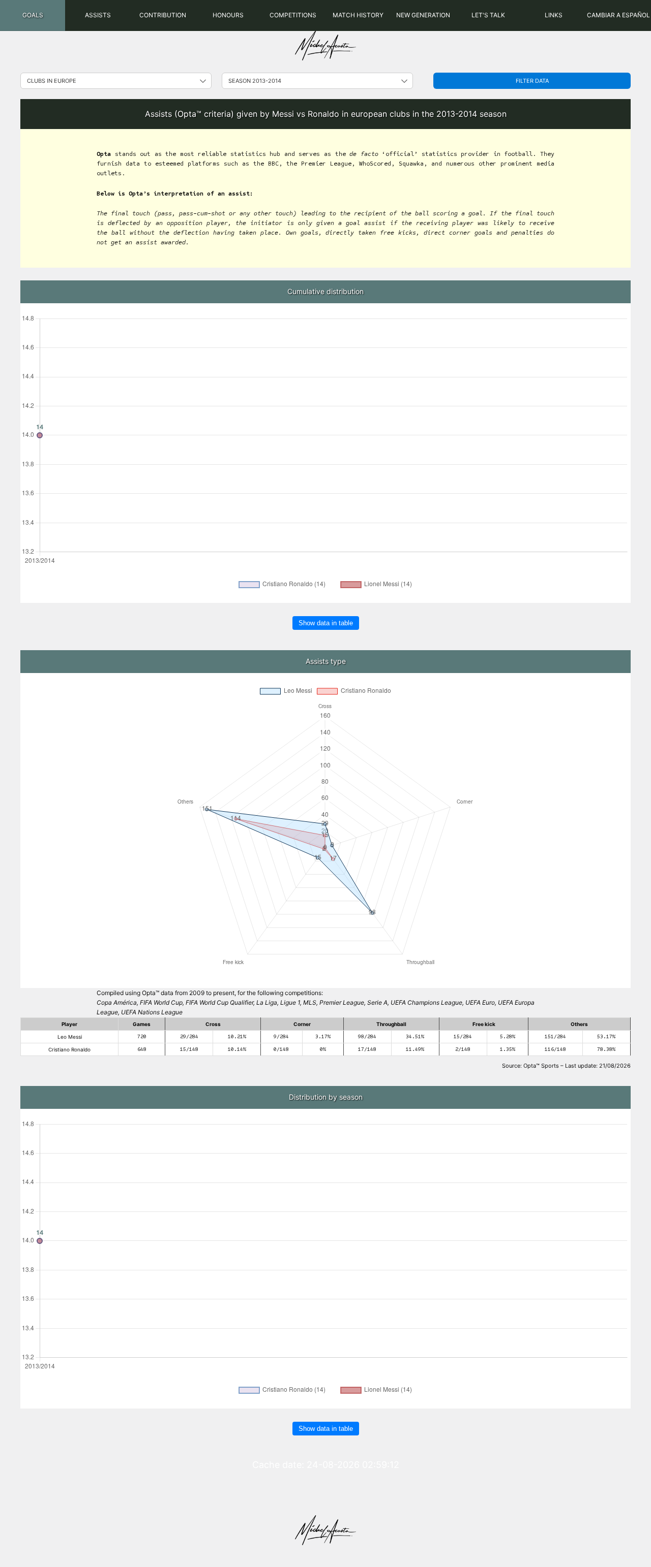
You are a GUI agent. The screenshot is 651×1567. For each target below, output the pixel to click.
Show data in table (326, 623)
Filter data (532, 80)
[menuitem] (32, 15)
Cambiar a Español (618, 15)
